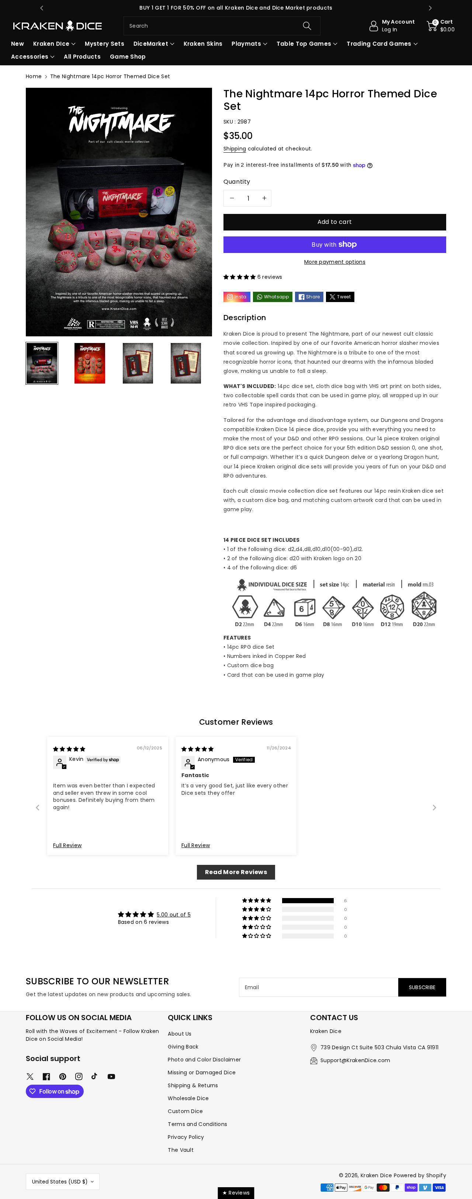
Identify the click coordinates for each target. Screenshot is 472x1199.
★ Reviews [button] (236, 1192)
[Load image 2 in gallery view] (90, 363)
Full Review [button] (67, 845)
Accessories (29, 56)
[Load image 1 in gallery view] (42, 363)
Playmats (246, 44)
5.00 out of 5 (174, 914)
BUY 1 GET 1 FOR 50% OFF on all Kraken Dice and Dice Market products (235, 7)
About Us (179, 1033)
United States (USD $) (60, 1181)
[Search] (307, 26)
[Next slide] (430, 8)
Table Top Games (304, 44)
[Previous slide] (42, 8)
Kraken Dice (376, 1175)
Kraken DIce (51, 44)
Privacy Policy (186, 1137)
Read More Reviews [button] (236, 872)
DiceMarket (150, 44)
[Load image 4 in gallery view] (186, 363)
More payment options (334, 262)
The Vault (181, 1150)
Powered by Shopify (420, 1175)
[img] (69, 749)
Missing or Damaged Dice (202, 1072)
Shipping (234, 148)
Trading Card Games (379, 44)
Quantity (236, 181)
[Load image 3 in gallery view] (138, 363)
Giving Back (183, 1046)
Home (34, 76)
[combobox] (222, 26)
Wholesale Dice (188, 1098)
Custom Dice (185, 1111)
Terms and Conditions (197, 1124)
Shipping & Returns (193, 1085)
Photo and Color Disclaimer (204, 1059)
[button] (441, 25)
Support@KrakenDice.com (355, 1060)
